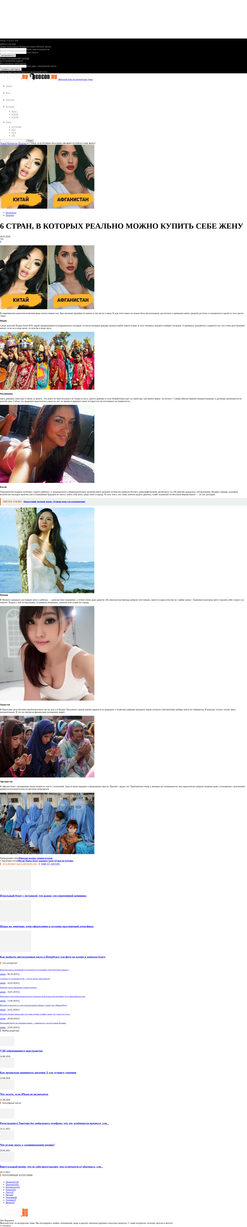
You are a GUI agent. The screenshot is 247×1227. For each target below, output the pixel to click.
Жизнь (14, 111)
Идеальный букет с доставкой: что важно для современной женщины (43, 895)
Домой (3, 143)
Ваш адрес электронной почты (41, 66)
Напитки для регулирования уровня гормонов (18, 987)
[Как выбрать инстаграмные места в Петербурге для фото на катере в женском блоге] (15, 951)
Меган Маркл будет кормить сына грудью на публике (45, 861)
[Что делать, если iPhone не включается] (7, 1089)
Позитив (14, 117)
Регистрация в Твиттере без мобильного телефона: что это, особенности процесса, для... (54, 1123)
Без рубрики (16, 126)
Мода (8, 92)
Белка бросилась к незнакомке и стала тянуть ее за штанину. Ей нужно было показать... (34, 970)
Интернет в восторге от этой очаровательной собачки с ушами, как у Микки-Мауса (33, 1005)
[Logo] (14, 79)
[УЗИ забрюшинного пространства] (7, 1045)
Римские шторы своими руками (35, 858)
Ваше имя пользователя (37, 49)
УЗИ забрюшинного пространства (21, 1050)
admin (3, 974)
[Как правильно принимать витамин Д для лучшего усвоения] (7, 1067)
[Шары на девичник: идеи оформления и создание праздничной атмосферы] (15, 921)
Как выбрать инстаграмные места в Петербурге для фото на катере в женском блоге (52, 956)
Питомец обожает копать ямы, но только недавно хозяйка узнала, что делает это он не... (35, 1014)
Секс (13, 135)
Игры (13, 129)
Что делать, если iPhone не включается (24, 1094)
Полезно (14, 114)
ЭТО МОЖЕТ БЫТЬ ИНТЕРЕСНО (19, 864)
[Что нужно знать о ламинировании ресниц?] (7, 1139)
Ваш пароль (32, 52)
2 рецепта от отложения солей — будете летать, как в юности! (25, 979)
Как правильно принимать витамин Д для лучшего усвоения (38, 1072)
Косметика (10, 99)
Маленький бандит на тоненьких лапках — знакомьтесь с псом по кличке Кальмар (33, 1023)
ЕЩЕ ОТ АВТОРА (50, 864)
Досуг (13, 132)
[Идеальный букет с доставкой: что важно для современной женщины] (15, 890)
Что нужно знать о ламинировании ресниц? (27, 1144)
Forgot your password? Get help (14, 58)
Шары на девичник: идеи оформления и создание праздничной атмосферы (46, 926)
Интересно (10, 106)
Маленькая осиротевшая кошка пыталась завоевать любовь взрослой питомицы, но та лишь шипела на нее (42, 996)
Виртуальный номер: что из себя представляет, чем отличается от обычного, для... (51, 1166)
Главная (9, 85)
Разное (8, 121)
